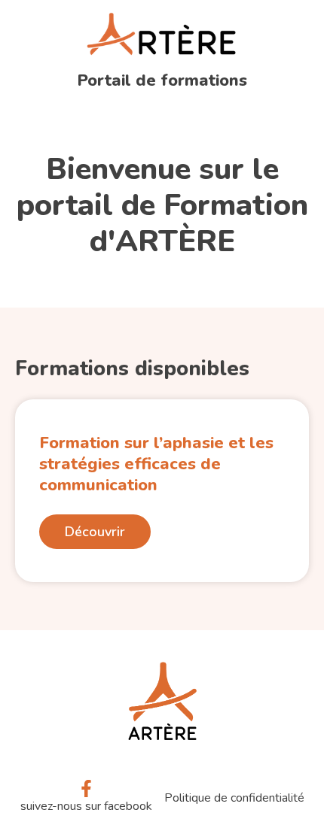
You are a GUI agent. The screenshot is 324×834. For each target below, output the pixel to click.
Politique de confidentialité (234, 798)
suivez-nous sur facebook (86, 806)
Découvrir (95, 532)
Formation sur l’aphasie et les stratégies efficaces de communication (156, 464)
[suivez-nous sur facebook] (86, 788)
